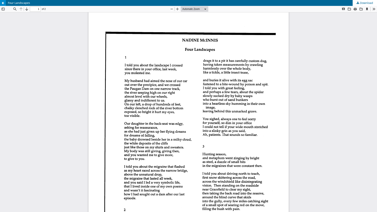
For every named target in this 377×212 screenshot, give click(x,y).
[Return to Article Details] (3, 3)
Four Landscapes (19, 3)
